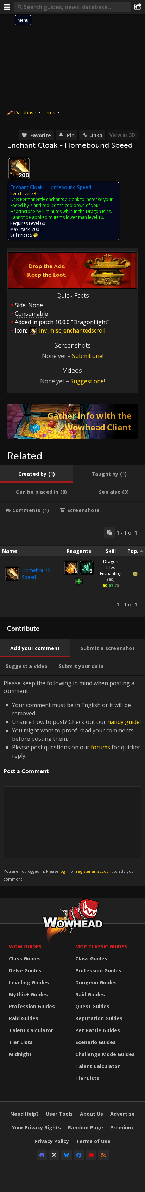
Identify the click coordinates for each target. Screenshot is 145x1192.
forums (100, 747)
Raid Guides (23, 1018)
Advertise (122, 1113)
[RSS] (103, 1155)
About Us (91, 1113)
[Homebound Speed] (12, 573)
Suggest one (87, 381)
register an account (94, 871)
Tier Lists (21, 1042)
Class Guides (25, 958)
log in (64, 871)
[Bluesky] (66, 1155)
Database (25, 112)
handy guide (123, 722)
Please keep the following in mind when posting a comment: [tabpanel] (72, 780)
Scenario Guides (95, 1042)
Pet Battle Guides (97, 1030)
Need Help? (24, 1113)
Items (48, 112)
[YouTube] (91, 1155)
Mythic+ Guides (28, 994)
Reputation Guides (98, 1018)
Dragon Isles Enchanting (110, 567)
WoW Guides (25, 946)
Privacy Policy (51, 1141)
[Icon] (19, 168)
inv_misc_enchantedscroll (71, 330)
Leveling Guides (29, 982)
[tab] (36, 474)
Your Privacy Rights (36, 1127)
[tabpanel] (72, 568)
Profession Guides (32, 1006)
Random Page (85, 1127)
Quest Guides (92, 1006)
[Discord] (42, 1155)
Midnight (20, 1054)
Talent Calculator (31, 1030)
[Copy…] (109, 532)
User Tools (59, 1113)
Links (95, 135)
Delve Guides (25, 970)
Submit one (87, 356)
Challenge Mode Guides (105, 1054)
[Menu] (7, 7)
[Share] (138, 7)
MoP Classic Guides (101, 946)
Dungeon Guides (96, 982)
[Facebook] (79, 1155)
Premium (121, 1127)
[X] (54, 1155)
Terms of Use (93, 1141)
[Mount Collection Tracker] (72, 421)
